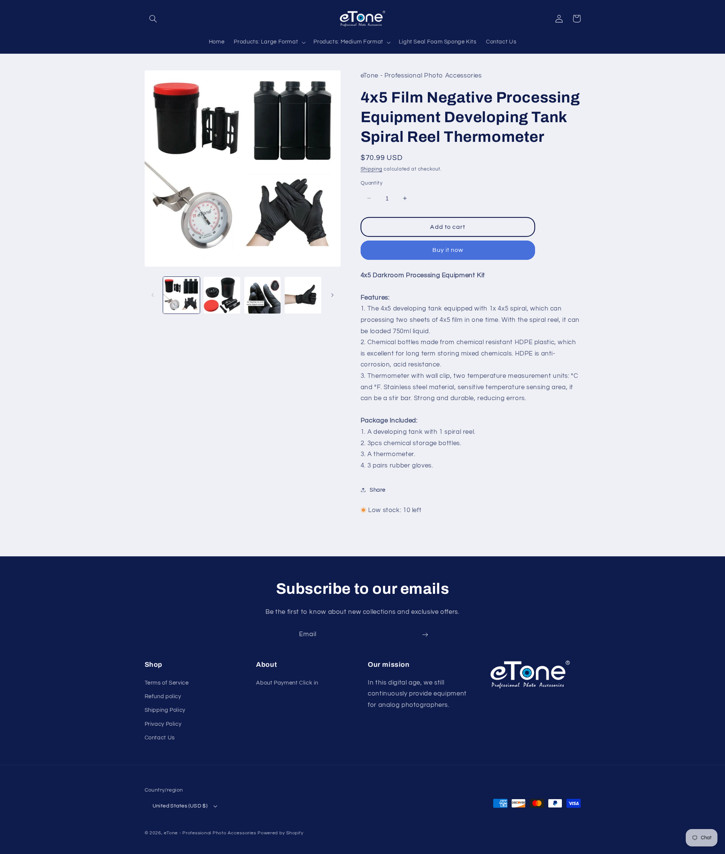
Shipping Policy (165, 710)
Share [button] (378, 489)
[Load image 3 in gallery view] (262, 295)
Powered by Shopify (280, 833)
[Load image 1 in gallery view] (181, 295)
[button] (153, 18)
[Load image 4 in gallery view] (303, 295)
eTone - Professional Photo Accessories (210, 833)
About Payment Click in (287, 683)
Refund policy (163, 696)
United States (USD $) (180, 806)
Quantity (372, 183)
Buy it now (448, 250)
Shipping (372, 168)
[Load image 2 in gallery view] (222, 295)
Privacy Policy (163, 724)
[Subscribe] (425, 635)
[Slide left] (153, 295)
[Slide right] (332, 295)
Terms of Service (167, 683)
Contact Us (160, 738)
